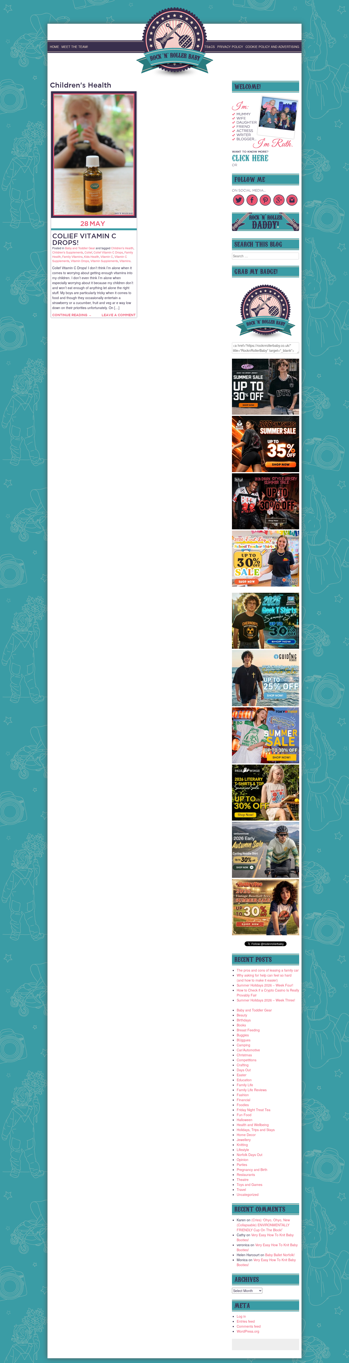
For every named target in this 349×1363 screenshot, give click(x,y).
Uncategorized (248, 1194)
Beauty (242, 1015)
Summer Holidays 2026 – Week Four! (265, 985)
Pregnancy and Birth (252, 1169)
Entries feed (246, 1321)
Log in (241, 1316)
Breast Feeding (248, 1030)
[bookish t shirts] (265, 819)
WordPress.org (248, 1331)
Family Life (245, 1084)
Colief (88, 252)
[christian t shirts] (265, 704)
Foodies (243, 1104)
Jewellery (244, 1139)
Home (54, 46)
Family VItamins (72, 256)
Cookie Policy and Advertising (272, 46)
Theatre (243, 1179)
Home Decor (246, 1134)
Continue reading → (72, 315)
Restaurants (246, 1174)
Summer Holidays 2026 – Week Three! (266, 1000)
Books (241, 1025)
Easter (241, 1074)
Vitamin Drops (80, 261)
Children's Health (122, 248)
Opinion (242, 1159)
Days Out (244, 1069)
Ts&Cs (209, 46)
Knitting (242, 1144)
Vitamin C (106, 256)
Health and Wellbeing (253, 1124)
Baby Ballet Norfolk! (280, 1254)
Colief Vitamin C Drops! (84, 239)
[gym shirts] (265, 470)
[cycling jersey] (265, 876)
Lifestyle (243, 1149)
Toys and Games (249, 1184)
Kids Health (91, 256)
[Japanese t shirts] (265, 762)
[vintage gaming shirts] (265, 528)
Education (244, 1079)
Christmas (244, 1055)
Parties (242, 1164)
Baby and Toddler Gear (80, 248)
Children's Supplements (67, 252)
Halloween (244, 1119)
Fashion (243, 1094)
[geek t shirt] (265, 647)
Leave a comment (119, 315)
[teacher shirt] (265, 585)
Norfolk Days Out (249, 1154)
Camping (243, 1045)
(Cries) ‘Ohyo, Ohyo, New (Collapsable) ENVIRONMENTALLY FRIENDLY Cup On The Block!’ (263, 1224)
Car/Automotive (248, 1050)
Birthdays (244, 1020)
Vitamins (125, 261)
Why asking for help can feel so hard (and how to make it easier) (264, 977)
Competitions (246, 1060)
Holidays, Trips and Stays (256, 1129)
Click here (250, 157)
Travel (241, 1189)
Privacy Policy (230, 46)
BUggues (243, 1040)
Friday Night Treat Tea (253, 1109)
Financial (243, 1099)
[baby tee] (265, 413)
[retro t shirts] (265, 933)
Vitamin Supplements (104, 261)
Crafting (243, 1064)
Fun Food (244, 1114)
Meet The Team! (74, 46)
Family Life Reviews (252, 1089)
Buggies (243, 1035)
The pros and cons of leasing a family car (268, 970)
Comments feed (249, 1326)
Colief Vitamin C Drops (108, 252)
